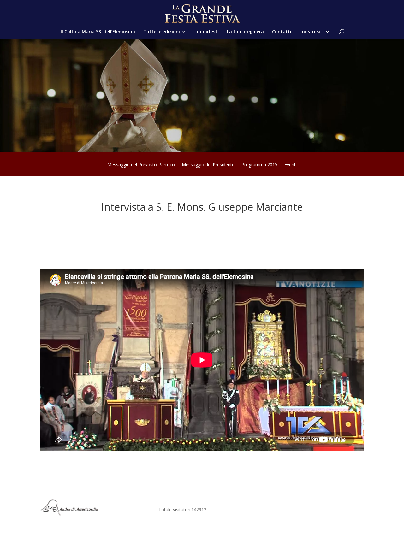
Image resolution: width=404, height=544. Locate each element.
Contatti (281, 31)
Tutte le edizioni (161, 31)
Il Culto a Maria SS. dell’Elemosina (98, 31)
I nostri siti (312, 31)
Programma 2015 (259, 165)
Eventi (290, 165)
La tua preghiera (245, 31)
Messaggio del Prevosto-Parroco (141, 165)
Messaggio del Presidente (208, 165)
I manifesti (206, 31)
